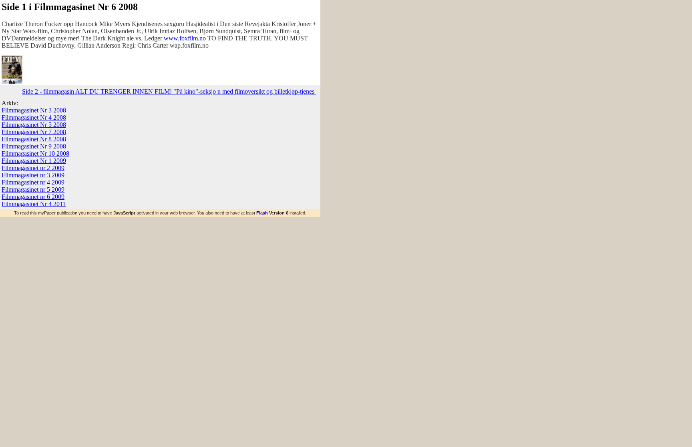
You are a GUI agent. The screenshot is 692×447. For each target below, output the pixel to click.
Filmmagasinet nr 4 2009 (33, 182)
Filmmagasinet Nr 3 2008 (34, 110)
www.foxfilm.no (185, 38)
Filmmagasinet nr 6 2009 (33, 196)
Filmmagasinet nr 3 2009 (33, 175)
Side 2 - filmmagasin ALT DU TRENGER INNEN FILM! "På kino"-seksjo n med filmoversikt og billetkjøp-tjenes (169, 91)
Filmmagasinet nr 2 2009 (33, 167)
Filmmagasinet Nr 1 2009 (34, 160)
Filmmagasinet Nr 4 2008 (34, 117)
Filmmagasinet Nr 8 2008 (34, 139)
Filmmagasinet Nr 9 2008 (34, 146)
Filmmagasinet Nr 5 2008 (34, 124)
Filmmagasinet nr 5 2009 (33, 189)
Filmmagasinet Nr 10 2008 (35, 153)
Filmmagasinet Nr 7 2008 (34, 131)
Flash (262, 212)
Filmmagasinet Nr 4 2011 (34, 203)
